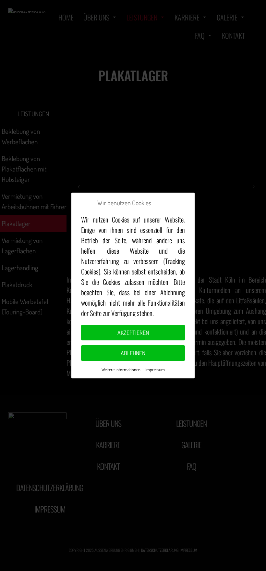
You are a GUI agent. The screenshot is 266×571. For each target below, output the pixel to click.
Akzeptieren (133, 332)
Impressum (155, 369)
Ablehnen (133, 353)
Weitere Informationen (121, 369)
